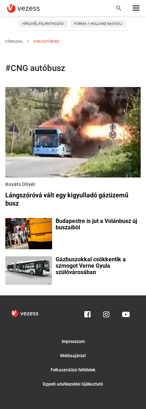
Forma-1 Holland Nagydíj (98, 24)
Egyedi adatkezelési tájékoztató (73, 384)
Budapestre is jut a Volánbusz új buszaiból (96, 224)
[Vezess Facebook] (87, 313)
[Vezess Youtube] (125, 313)
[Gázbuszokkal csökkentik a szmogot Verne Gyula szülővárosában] (28, 270)
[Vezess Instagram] (106, 313)
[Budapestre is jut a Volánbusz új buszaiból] (28, 233)
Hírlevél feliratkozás (42, 24)
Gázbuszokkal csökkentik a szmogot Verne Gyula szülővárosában (91, 266)
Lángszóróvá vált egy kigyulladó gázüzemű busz (66, 199)
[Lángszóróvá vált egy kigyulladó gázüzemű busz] (73, 133)
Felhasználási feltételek (73, 369)
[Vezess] (30, 8)
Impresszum (73, 341)
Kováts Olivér (20, 184)
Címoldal (14, 41)
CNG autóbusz (46, 41)
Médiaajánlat (73, 355)
